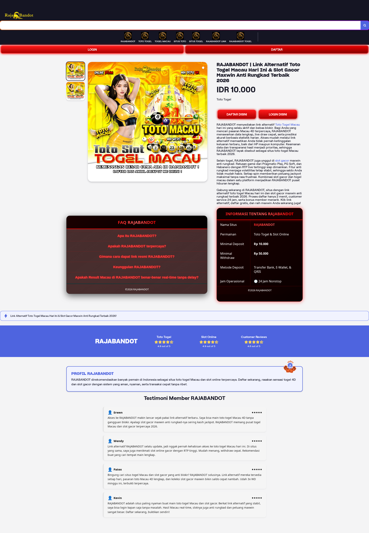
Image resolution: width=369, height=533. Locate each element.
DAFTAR (277, 49)
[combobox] (180, 25)
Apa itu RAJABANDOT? (136, 236)
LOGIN (92, 49)
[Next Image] (204, 122)
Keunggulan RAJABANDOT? (136, 267)
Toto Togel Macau (287, 124)
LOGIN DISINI (278, 114)
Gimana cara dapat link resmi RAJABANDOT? (137, 257)
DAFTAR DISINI (237, 114)
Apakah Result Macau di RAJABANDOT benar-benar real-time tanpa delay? (137, 277)
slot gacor (282, 160)
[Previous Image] (91, 122)
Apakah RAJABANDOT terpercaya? (137, 246)
